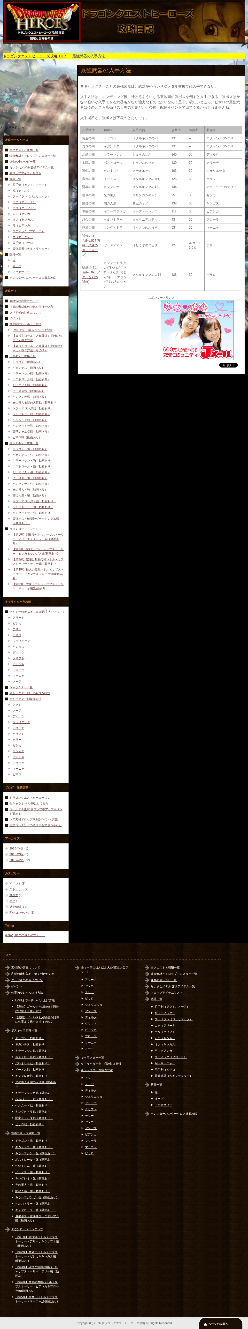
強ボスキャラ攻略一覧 (24, 443)
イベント (15, 318)
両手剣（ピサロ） (24, 243)
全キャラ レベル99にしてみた (28, 803)
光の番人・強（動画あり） (30, 489)
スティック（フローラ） (29, 231)
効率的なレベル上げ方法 (25, 324)
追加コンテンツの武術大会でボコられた (35, 825)
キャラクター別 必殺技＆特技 (29, 693)
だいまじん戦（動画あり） (30, 385)
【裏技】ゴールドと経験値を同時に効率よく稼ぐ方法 (37, 338)
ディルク (18, 652)
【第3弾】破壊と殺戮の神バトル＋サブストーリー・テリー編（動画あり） (38, 561)
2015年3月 (16, 854)
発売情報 (15, 907)
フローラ (18, 670)
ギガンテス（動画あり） (29, 367)
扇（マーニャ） (23, 237)
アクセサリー (21, 272)
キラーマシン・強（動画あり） (33, 460)
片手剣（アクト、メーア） (30, 185)
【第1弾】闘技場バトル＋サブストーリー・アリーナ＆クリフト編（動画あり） (38, 539)
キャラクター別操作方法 (25, 699)
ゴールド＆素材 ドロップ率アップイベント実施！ (35, 811)
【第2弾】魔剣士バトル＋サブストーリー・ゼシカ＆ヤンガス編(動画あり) (38, 551)
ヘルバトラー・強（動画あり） (33, 507)
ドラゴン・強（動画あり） (30, 449)
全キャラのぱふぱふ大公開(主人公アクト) (36, 612)
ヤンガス (18, 646)
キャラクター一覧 (21, 687)
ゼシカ (17, 623)
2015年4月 (16, 848)
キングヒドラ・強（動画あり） (33, 513)
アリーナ (18, 617)
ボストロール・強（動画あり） (33, 466)
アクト (17, 704)
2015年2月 (16, 860)
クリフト (18, 658)
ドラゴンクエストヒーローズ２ (29, 797)
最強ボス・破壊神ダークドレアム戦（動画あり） (36, 521)
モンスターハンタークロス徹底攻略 (32, 277)
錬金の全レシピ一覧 (22, 161)
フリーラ (18, 763)
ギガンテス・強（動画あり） (31, 455)
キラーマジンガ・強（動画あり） (34, 501)
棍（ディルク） (23, 190)
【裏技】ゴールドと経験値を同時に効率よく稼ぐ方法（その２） (37, 348)
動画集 (13, 895)
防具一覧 (15, 254)
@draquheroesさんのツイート (25, 935)
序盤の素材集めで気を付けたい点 (31, 306)
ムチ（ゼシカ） (23, 214)
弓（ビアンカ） (23, 225)
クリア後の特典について (25, 312)
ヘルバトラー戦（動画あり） (31, 414)
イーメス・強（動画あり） (30, 478)
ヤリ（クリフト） (24, 208)
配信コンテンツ (19, 912)
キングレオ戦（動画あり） (30, 396)
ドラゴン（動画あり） (27, 362)
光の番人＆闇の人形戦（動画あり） (36, 402)
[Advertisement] (121, 330)
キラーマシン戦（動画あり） (31, 373)
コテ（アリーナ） (24, 202)
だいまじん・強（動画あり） (31, 472)
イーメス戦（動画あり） (29, 391)
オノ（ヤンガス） (24, 219)
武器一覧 (15, 179)
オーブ (17, 266)
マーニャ (18, 675)
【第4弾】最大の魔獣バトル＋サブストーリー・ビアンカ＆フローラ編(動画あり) (38, 574)
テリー (17, 629)
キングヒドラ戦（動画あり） (31, 426)
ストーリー (16, 889)
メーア (17, 681)
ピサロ (17, 635)
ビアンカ (18, 664)
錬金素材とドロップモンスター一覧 (32, 156)
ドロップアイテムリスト (25, 173)
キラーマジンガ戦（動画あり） (33, 408)
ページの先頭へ (218, 1324)
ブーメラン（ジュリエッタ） (31, 196)
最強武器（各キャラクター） (31, 248)
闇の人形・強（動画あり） (30, 495)
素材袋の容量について (24, 301)
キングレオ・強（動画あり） (31, 484)
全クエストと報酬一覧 (24, 150)
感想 (12, 901)
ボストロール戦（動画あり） (31, 379)
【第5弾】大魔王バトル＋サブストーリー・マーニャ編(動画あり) (38, 586)
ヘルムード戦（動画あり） (30, 420)
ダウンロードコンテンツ (25, 529)
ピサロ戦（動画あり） (27, 437)
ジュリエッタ (21, 641)
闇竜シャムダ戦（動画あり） (31, 431)
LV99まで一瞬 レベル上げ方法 (32, 330)
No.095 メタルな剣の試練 (91, 277)
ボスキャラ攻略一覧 (22, 356)
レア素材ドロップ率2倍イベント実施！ (35, 819)
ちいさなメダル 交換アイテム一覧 (31, 167)
